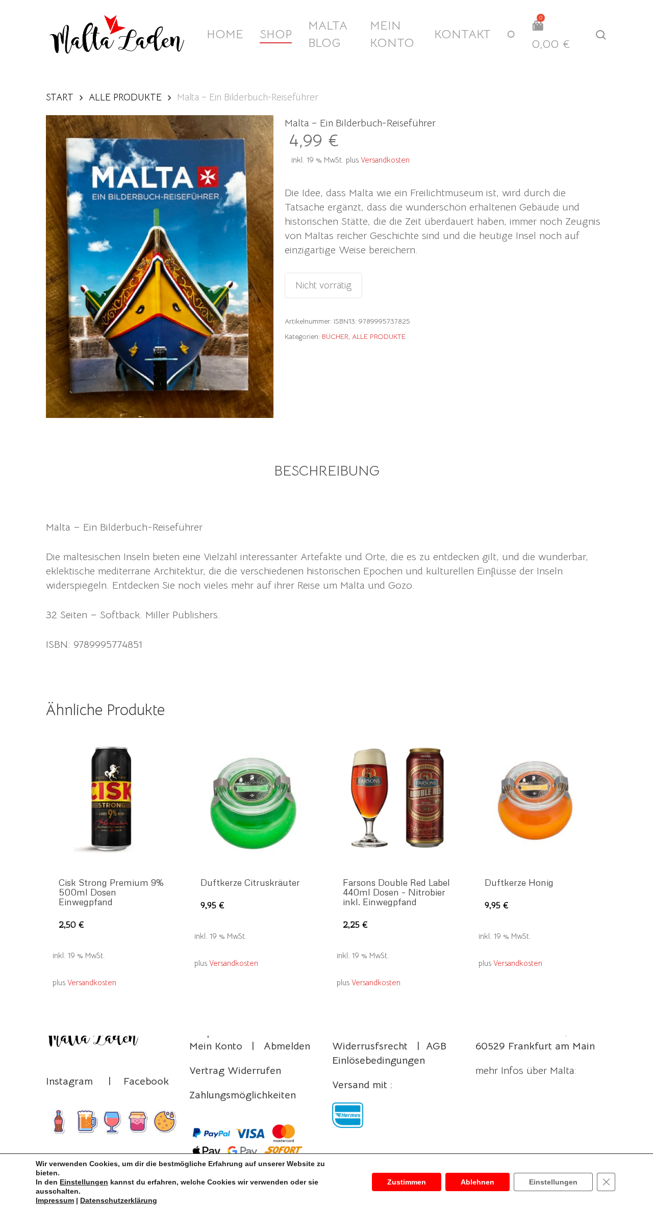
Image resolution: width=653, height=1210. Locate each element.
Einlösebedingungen (378, 1060)
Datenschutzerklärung (118, 1200)
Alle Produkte (125, 97)
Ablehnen (477, 1182)
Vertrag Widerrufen (235, 1070)
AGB (436, 1046)
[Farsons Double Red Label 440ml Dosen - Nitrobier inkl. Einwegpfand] (397, 797)
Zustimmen (406, 1182)
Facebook (146, 1081)
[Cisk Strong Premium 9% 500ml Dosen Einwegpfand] (113, 797)
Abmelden (287, 1046)
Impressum (55, 1200)
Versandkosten (385, 160)
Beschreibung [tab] (327, 471)
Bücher (335, 336)
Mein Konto (215, 1046)
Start (59, 97)
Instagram (69, 1081)
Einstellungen (84, 1182)
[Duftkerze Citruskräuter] (255, 797)
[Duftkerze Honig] (539, 797)
